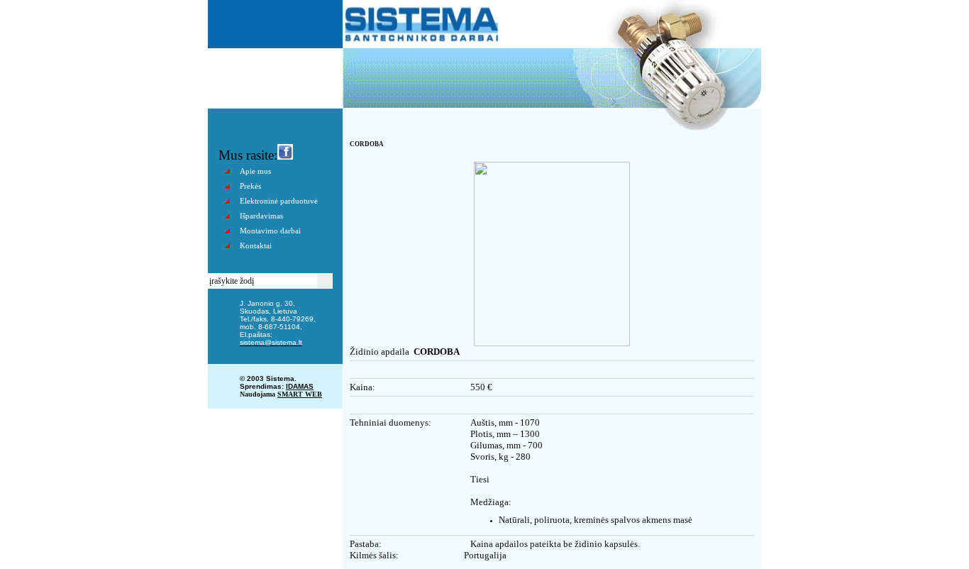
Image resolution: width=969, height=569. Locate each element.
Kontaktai (256, 245)
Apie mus (255, 171)
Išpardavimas (261, 215)
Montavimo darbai (270, 230)
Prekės (250, 186)
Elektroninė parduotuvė (279, 201)
